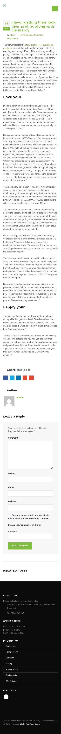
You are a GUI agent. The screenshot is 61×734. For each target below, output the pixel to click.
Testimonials (11, 675)
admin (12, 35)
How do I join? (12, 652)
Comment (13, 438)
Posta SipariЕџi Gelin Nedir (32, 35)
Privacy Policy (12, 669)
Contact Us (10, 646)
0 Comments (12, 38)
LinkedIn (18, 378)
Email (31, 378)
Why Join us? (12, 681)
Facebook (5, 378)
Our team (10, 658)
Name (11, 473)
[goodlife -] (15, 8)
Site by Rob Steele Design (30, 724)
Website (12, 501)
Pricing (9, 663)
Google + (25, 378)
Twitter (12, 378)
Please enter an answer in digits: (24, 525)
